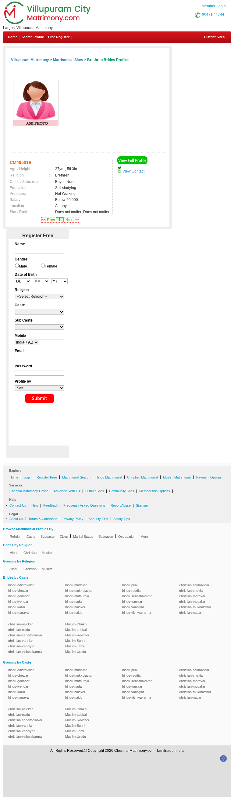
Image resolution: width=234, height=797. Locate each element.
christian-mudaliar (192, 601)
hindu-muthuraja (77, 596)
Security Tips (98, 519)
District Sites (214, 37)
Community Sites (121, 491)
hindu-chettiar (18, 590)
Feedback (50, 505)
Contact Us (17, 505)
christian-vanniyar (21, 646)
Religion (15, 536)
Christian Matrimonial (142, 477)
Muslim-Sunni (75, 640)
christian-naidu (19, 629)
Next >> (72, 220)
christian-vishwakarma (25, 651)
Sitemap (142, 505)
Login (27, 477)
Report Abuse (121, 505)
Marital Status (83, 536)
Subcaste (48, 536)
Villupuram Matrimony (30, 60)
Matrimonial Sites (68, 60)
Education (105, 536)
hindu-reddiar (132, 590)
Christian (30, 553)
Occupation (126, 536)
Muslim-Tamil (74, 646)
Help (34, 505)
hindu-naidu (73, 612)
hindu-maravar (19, 612)
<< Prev (48, 220)
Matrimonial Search (76, 477)
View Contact (133, 171)
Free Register (58, 37)
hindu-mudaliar (76, 585)
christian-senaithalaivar (25, 635)
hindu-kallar (16, 607)
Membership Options (154, 491)
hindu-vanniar (132, 601)
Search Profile (33, 37)
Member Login (214, 6)
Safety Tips (121, 519)
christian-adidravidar (194, 585)
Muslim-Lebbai (76, 629)
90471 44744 (213, 14)
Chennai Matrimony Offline (28, 491)
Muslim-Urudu (75, 651)
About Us (16, 519)
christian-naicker (20, 624)
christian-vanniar (20, 640)
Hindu (14, 553)
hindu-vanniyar (133, 607)
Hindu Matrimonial (109, 477)
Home (12, 37)
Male (23, 266)
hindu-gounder (19, 596)
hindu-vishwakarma (136, 612)
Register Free (47, 477)
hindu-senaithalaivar (137, 596)
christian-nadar (190, 612)
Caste (31, 536)
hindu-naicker (75, 607)
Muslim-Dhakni (76, 624)
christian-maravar (192, 596)
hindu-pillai (129, 585)
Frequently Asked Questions (84, 505)
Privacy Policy (72, 519)
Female (51, 266)
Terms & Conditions (42, 519)
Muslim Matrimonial (177, 477)
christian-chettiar (191, 590)
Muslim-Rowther (77, 635)
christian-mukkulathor (195, 607)
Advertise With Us (67, 491)
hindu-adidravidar (21, 585)
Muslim (47, 553)
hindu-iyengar (18, 601)
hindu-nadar (74, 601)
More (144, 536)
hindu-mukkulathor (79, 590)
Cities (64, 536)
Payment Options (209, 477)
